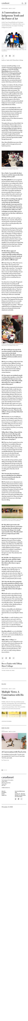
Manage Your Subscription (20, 795)
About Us (3, 791)
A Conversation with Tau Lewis (14, 751)
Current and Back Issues (20, 791)
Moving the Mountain (15, 73)
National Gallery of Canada (10, 128)
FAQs (16, 792)
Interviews (5, 8)
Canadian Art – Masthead (20, 793)
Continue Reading (7, 721)
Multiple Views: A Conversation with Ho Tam (13, 695)
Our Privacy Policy (18, 796)
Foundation (4, 792)
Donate (3, 793)
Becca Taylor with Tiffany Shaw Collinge (13, 60)
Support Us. (4, 795)
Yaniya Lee (6, 760)
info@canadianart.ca (6, 787)
